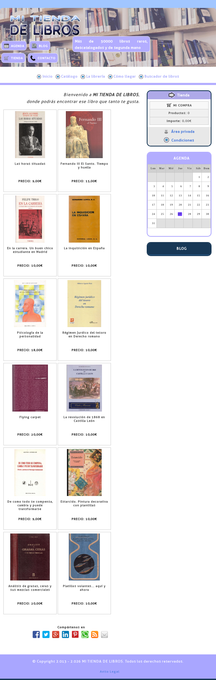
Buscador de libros (161, 76)
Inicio (47, 76)
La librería (95, 76)
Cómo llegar (125, 76)
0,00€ (179, 121)
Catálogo (69, 76)
